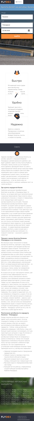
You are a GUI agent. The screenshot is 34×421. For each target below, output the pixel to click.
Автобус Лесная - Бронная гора (20, 402)
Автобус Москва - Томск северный (10, 400)
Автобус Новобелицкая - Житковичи (10, 398)
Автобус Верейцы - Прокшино (20, 394)
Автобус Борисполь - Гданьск (20, 390)
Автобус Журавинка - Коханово (9, 404)
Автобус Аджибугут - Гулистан (20, 392)
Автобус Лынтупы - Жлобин (8, 392)
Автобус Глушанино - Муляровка (20, 396)
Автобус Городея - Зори (18, 404)
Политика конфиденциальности (23, 419)
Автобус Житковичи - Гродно (8, 396)
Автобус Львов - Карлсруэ (8, 394)
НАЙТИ (17, 36)
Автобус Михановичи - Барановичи (21, 398)
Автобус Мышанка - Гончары (8, 390)
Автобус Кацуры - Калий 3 (8, 402)
